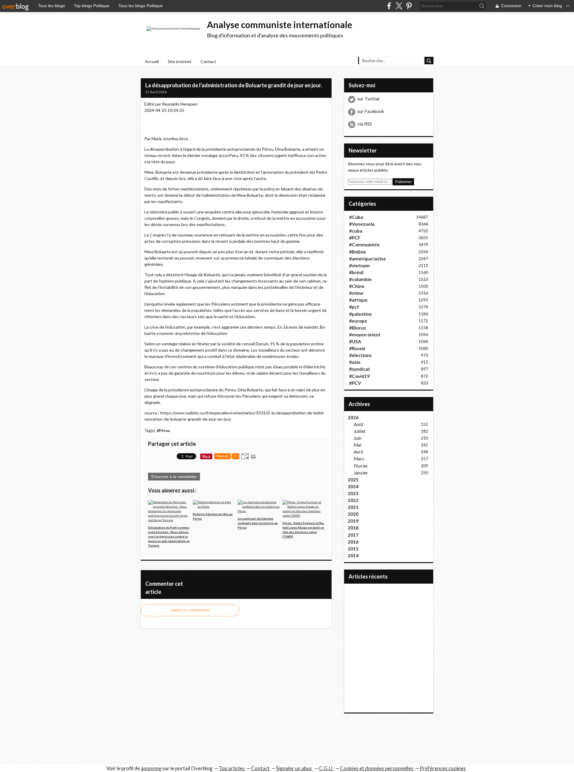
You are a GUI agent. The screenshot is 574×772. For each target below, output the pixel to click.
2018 (353, 527)
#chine (356, 293)
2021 (353, 507)
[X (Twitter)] (399, 5)
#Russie (357, 348)
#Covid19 (359, 376)
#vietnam (359, 265)
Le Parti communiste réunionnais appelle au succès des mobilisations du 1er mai (260, 582)
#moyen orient (365, 334)
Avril (358, 451)
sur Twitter (368, 98)
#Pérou (163, 430)
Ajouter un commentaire (190, 610)
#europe (358, 321)
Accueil (152, 61)
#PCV (355, 383)
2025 (353, 479)
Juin (357, 438)
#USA (355, 341)
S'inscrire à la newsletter (174, 476)
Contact (208, 61)
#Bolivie (357, 251)
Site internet (180, 61)
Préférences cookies (443, 768)
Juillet (360, 431)
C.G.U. (326, 768)
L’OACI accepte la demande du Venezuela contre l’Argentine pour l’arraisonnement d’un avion (223, 572)
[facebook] (389, 5)
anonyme (151, 768)
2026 (353, 417)
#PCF (355, 237)
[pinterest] (409, 5)
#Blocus (357, 327)
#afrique (358, 300)
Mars (359, 458)
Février (361, 466)
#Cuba (356, 217)
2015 (353, 548)
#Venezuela (362, 224)
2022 (353, 500)
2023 (353, 493)
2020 (353, 514)
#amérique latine (367, 258)
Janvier (361, 472)
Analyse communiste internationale (279, 24)
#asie (355, 362)
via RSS (364, 123)
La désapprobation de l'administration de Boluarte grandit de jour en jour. (233, 85)
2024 (353, 486)
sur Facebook (370, 111)
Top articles (232, 768)
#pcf (354, 306)
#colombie (360, 279)
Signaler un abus (294, 768)
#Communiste (364, 244)
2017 (353, 535)
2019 (353, 521)
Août (359, 424)
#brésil (356, 272)
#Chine (356, 286)
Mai (357, 445)
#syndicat (359, 369)
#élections (360, 355)
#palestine (360, 314)
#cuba (355, 231)
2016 (353, 541)
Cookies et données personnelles (376, 768)
